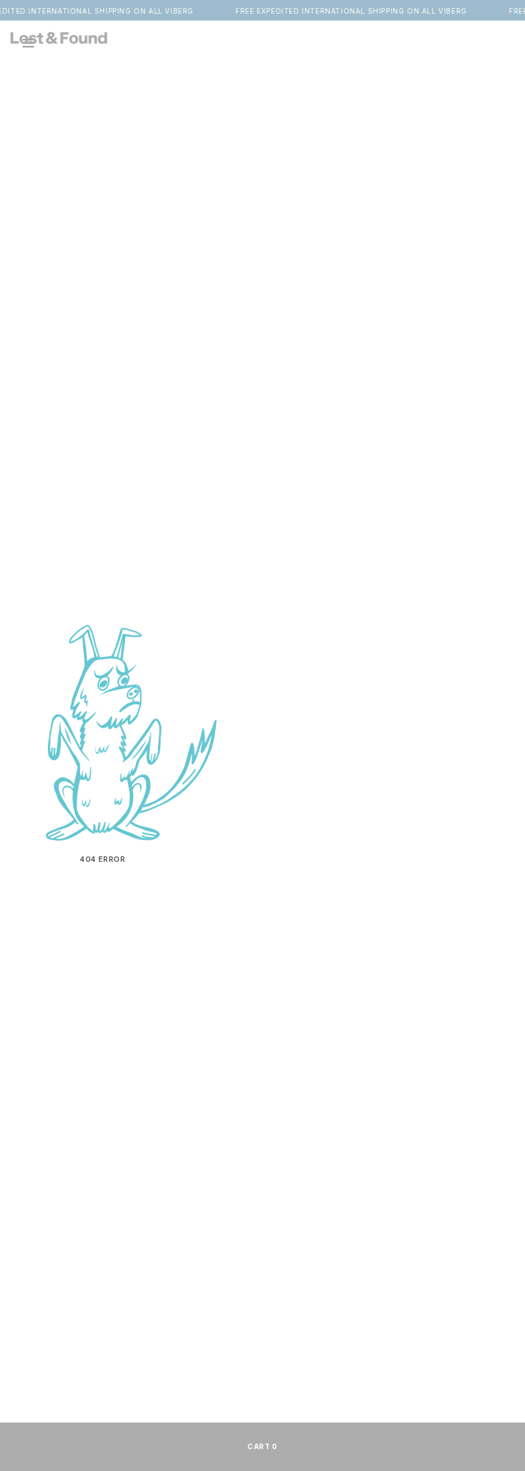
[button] (501, 37)
